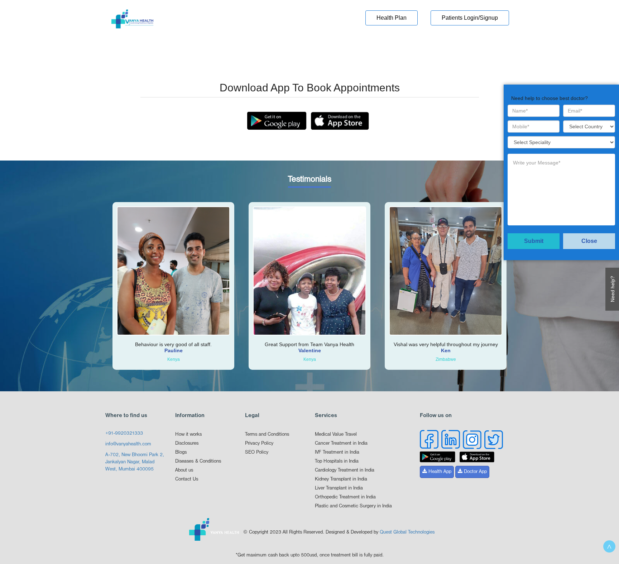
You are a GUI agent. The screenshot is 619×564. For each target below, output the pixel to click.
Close (589, 241)
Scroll (609, 546)
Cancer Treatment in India (341, 443)
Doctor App (474, 472)
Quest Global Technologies (407, 532)
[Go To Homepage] (132, 21)
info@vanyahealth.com (128, 444)
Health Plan (391, 18)
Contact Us (186, 479)
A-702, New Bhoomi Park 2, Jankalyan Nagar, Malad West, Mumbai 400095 (134, 462)
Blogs (181, 452)
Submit (533, 241)
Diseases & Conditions (198, 461)
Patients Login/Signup (470, 18)
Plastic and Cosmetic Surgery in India (353, 506)
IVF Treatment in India (337, 452)
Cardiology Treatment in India (344, 470)
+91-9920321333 (124, 433)
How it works (188, 434)
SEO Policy (256, 452)
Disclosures (186, 443)
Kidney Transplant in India (341, 479)
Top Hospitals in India (337, 461)
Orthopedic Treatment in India (345, 497)
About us (184, 470)
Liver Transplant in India (339, 488)
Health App (439, 472)
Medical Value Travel (336, 434)
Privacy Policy (259, 443)
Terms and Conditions (267, 434)
